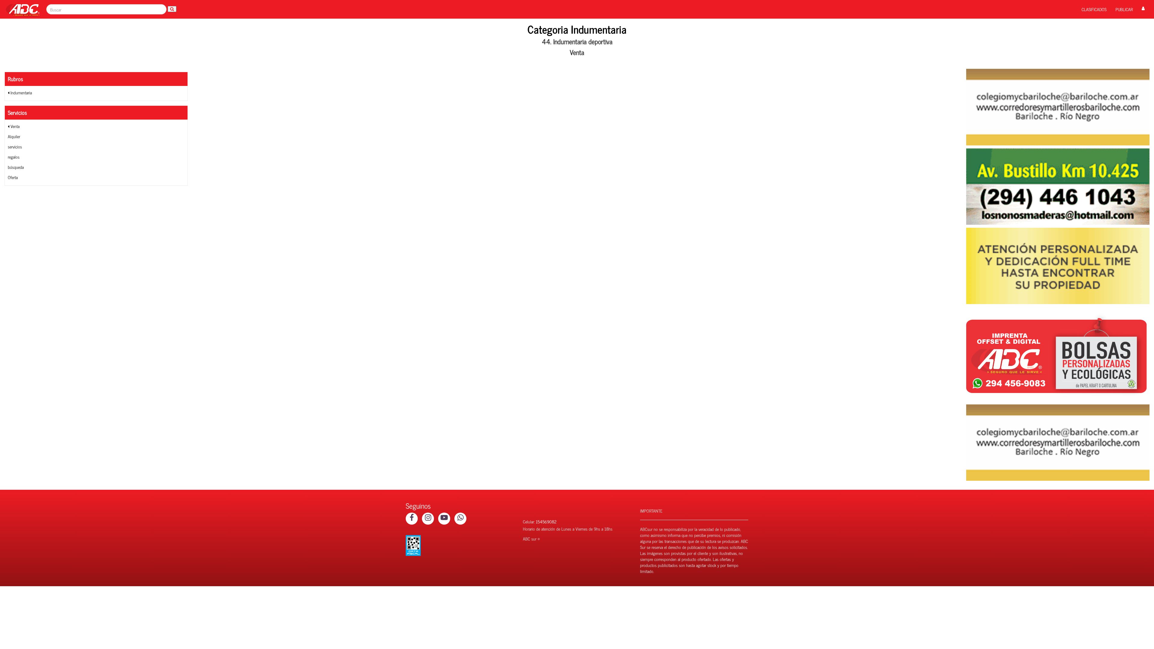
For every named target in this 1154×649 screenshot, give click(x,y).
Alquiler (14, 136)
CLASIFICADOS (1094, 9)
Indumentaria (20, 92)
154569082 (546, 521)
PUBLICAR (1124, 9)
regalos (14, 156)
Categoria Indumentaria (577, 29)
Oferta (13, 177)
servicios (15, 146)
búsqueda (16, 166)
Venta (14, 126)
